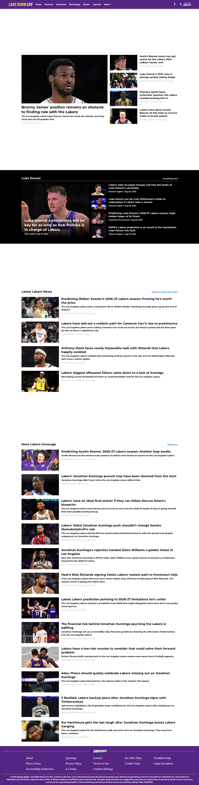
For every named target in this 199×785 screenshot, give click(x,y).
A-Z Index (71, 769)
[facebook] (174, 4)
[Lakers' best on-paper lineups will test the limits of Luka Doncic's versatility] (134, 189)
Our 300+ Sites (133, 758)
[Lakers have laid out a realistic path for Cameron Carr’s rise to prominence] (100, 332)
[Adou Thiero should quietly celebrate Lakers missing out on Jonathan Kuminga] (100, 681)
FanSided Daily (162, 758)
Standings (74, 4)
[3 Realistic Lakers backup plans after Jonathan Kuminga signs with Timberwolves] (100, 706)
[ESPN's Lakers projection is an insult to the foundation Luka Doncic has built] (134, 232)
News (39, 4)
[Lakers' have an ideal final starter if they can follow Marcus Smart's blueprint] (100, 509)
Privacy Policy (73, 763)
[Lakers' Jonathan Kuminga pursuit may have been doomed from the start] (100, 484)
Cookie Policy (132, 763)
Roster (86, 4)
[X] (181, 4)
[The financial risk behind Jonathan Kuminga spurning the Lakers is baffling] (100, 632)
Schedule (61, 4)
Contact (98, 758)
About (29, 758)
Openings (70, 758)
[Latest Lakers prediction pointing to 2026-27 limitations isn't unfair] (100, 607)
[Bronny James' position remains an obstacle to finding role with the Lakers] (65, 89)
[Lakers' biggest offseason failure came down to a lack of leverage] (100, 381)
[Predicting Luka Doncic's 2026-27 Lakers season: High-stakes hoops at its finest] (134, 218)
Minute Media (23, 777)
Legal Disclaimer (163, 763)
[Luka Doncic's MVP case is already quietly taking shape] (143, 80)
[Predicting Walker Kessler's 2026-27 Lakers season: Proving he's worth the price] (100, 307)
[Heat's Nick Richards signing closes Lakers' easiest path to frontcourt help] (100, 583)
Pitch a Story (33, 763)
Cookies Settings (103, 769)
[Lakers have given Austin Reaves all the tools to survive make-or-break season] (143, 116)
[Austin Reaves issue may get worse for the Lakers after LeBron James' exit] (143, 62)
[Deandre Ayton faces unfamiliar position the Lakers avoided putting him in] (143, 98)
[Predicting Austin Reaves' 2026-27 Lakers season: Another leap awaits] (100, 460)
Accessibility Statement (40, 769)
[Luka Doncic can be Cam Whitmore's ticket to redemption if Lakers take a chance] (134, 203)
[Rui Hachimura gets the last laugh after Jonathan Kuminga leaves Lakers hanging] (100, 731)
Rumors (49, 4)
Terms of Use (101, 763)
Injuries (97, 4)
